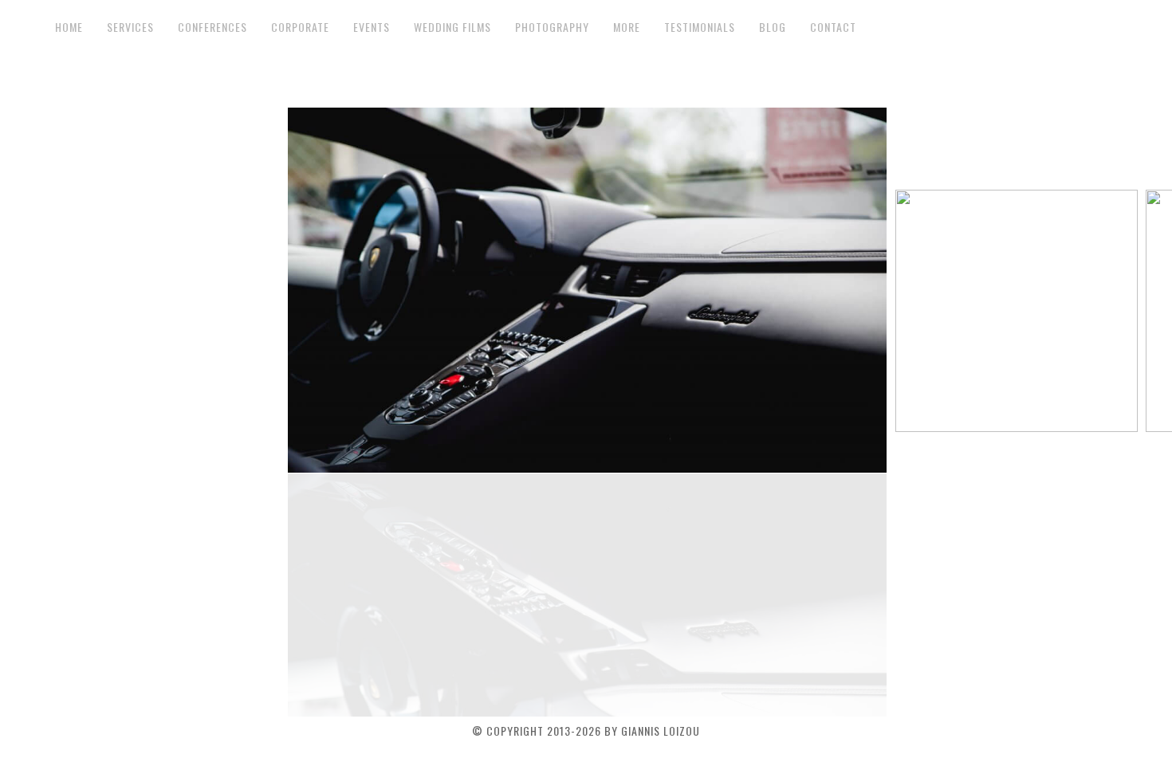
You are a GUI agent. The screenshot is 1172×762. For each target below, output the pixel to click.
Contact (833, 27)
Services (130, 27)
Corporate (300, 27)
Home (69, 27)
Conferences (212, 27)
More (626, 27)
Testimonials (699, 27)
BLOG (772, 27)
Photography (552, 27)
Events (371, 27)
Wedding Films (452, 27)
